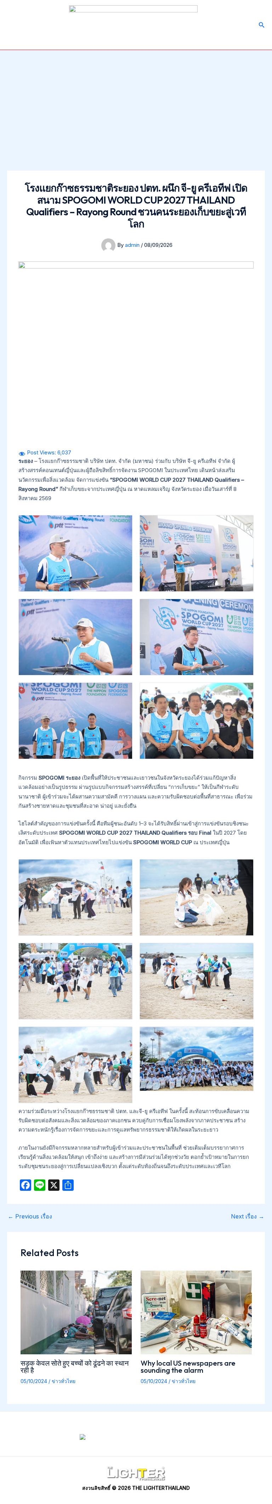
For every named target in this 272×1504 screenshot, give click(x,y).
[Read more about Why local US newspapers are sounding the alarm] (196, 1312)
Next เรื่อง (247, 1216)
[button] (262, 25)
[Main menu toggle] (14, 25)
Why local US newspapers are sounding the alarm (188, 1367)
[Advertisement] (136, 103)
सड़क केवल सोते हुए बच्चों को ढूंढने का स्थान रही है (75, 1367)
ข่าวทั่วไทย (63, 1381)
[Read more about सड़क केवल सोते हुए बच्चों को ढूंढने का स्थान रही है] (76, 1312)
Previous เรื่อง (30, 1216)
